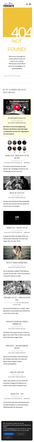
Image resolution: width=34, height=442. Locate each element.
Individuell (7, 437)
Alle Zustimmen (9, 434)
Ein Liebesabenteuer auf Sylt (17, 118)
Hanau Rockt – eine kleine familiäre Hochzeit (17, 347)
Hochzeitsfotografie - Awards (17, 162)
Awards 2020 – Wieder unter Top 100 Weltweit (17, 156)
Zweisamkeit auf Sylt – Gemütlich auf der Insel (17, 298)
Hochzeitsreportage (17, 123)
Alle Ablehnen (20, 434)
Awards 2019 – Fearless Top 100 (17, 228)
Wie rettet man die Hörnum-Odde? (17, 263)
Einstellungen (11, 428)
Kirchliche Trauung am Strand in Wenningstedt (17, 322)
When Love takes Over (17, 372)
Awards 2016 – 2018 (17, 394)
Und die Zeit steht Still (17, 193)
